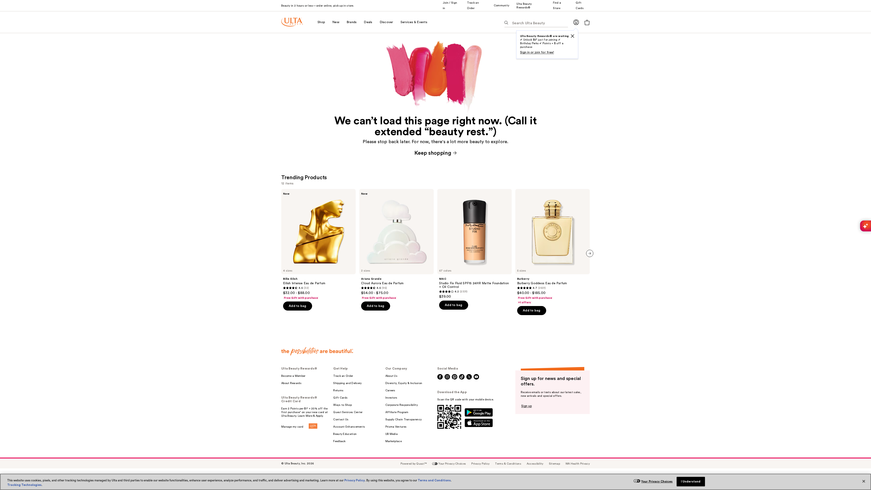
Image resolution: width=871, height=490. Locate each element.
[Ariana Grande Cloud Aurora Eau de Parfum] (396, 244)
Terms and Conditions (434, 480)
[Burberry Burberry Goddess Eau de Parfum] (552, 246)
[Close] (864, 481)
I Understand (691, 481)
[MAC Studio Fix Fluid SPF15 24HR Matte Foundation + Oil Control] (474, 244)
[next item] (589, 253)
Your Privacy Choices (657, 481)
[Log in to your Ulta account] (576, 22)
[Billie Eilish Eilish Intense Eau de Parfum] (318, 244)
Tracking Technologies (24, 484)
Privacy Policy (354, 480)
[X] (572, 36)
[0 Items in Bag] (587, 22)
